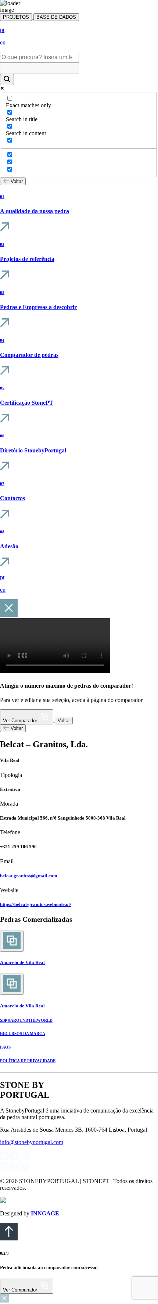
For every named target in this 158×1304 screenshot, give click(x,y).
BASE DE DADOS (56, 17)
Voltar (17, 181)
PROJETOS (16, 17)
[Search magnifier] (7, 79)
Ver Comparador (21, 720)
